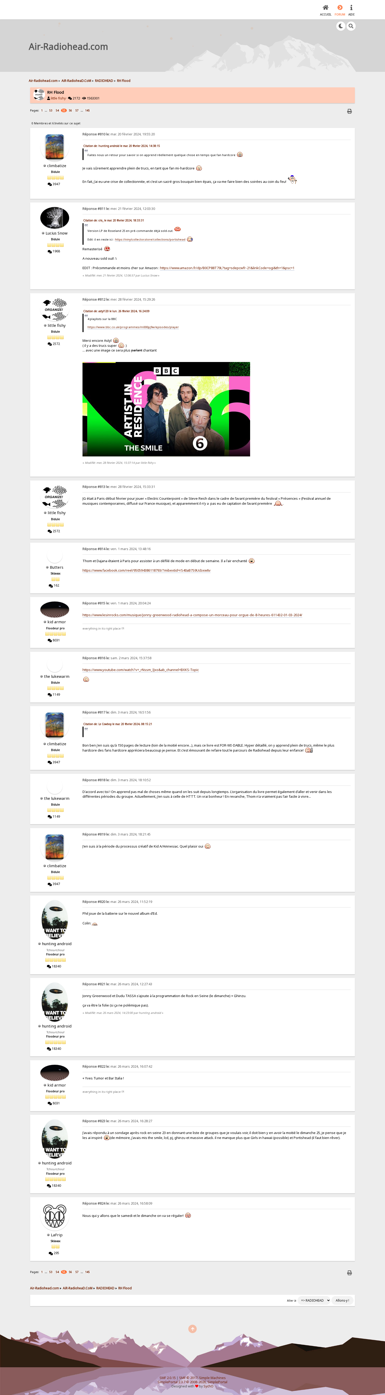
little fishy (58, 98)
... (46, 110)
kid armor (56, 621)
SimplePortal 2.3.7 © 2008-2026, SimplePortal (192, 1382)
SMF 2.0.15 (168, 1378)
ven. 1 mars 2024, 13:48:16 (116, 549)
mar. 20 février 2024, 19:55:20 (118, 134)
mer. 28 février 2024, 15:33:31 (118, 486)
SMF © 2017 (188, 1378)
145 (87, 110)
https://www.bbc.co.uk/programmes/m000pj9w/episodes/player (133, 327)
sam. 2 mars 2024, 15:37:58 (116, 658)
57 (77, 110)
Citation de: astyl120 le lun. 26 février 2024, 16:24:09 (116, 311)
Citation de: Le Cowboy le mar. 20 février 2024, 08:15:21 (117, 724)
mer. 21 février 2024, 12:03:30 (118, 208)
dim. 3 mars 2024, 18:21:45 (116, 834)
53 (50, 110)
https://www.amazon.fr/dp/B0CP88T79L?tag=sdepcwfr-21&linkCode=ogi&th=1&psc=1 (227, 267)
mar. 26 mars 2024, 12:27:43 (117, 984)
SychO (208, 1386)
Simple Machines (212, 1378)
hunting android (57, 943)
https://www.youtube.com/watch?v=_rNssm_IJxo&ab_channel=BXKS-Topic (140, 669)
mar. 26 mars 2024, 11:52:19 (117, 901)
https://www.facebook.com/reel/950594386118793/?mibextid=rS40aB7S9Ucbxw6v (146, 570)
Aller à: (292, 1300)
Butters (56, 567)
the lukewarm (56, 676)
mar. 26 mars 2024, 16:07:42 (117, 1066)
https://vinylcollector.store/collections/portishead (150, 239)
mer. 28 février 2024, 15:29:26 (118, 299)
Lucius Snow (57, 233)
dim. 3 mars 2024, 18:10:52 (116, 780)
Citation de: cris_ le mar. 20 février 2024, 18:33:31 (113, 220)
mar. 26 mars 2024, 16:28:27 (117, 1121)
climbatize (56, 165)
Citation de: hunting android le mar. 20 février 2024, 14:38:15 (121, 146)
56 (70, 110)
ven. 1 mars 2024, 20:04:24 (116, 603)
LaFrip (57, 1234)
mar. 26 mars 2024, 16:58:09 (117, 1203)
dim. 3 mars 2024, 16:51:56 (116, 712)
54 (57, 110)
